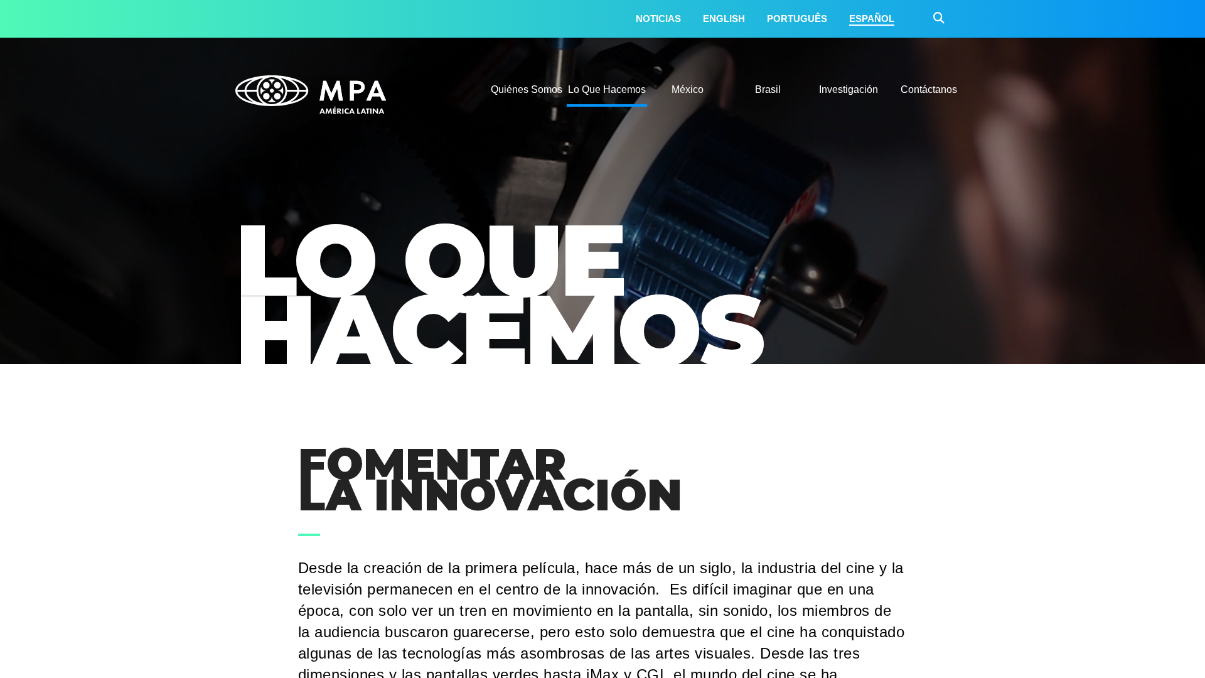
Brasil (768, 89)
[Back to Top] (1158, 649)
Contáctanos (929, 89)
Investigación (848, 89)
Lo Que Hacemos (607, 89)
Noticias (658, 18)
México (688, 89)
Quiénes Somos (526, 89)
